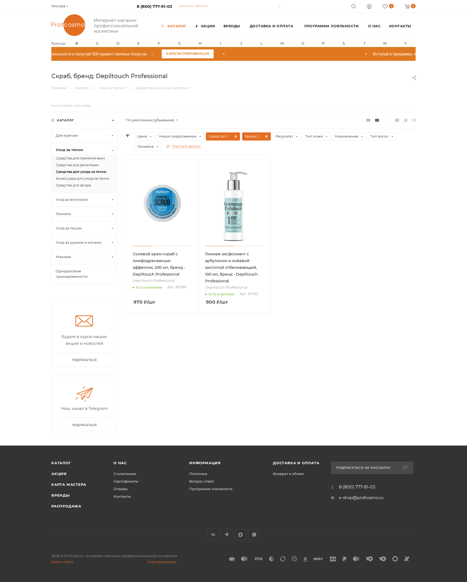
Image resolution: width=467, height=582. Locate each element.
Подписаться (84, 425)
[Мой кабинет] (369, 7)
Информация (205, 463)
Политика (198, 473)
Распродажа (66, 506)
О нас (120, 463)
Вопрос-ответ (201, 481)
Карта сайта (62, 562)
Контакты (122, 496)
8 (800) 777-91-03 (154, 6)
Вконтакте (213, 534)
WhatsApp (254, 534)
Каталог (61, 463)
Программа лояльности (210, 489)
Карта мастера (68, 484)
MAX (240, 534)
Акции (59, 473)
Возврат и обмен (288, 473)
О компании (125, 473)
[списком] (405, 120)
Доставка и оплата (296, 463)
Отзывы (121, 489)
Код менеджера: (162, 562)
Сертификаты (126, 481)
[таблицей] (414, 120)
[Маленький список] (368, 120)
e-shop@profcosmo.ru (361, 497)
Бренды (60, 495)
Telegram (226, 534)
